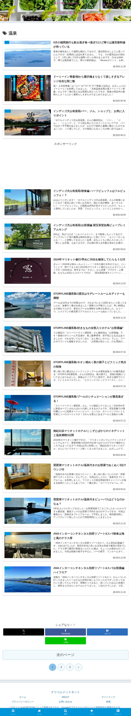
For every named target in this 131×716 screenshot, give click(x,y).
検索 (108, 701)
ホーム (22, 697)
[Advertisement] (65, 161)
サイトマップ (108, 697)
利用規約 (100, 707)
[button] (121, 522)
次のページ (66, 655)
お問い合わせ (65, 701)
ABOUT (65, 697)
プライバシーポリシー (23, 701)
